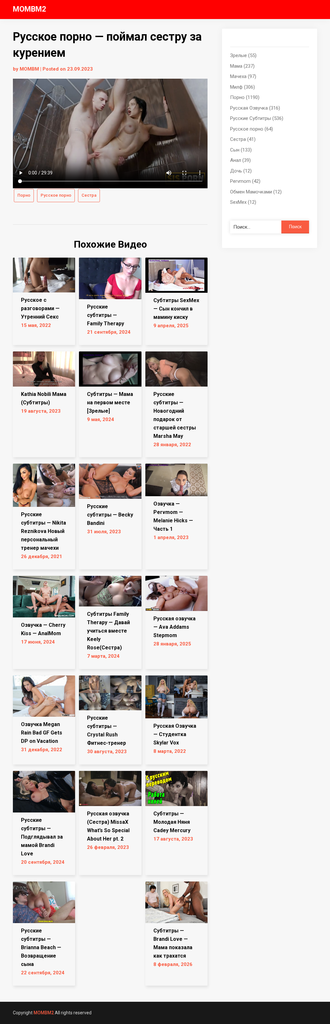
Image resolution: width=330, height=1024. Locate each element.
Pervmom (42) (245, 181)
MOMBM (29, 69)
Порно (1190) (244, 97)
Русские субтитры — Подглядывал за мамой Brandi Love (42, 837)
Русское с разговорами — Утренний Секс (40, 308)
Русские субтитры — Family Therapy (105, 315)
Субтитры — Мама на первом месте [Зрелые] (110, 402)
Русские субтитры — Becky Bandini (110, 514)
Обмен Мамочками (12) (256, 192)
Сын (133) (241, 150)
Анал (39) (240, 160)
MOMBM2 (29, 9)
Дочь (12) (241, 171)
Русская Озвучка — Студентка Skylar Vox (174, 734)
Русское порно (56, 195)
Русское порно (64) (251, 129)
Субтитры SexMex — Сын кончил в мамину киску (176, 308)
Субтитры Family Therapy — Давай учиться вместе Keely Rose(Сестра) (108, 631)
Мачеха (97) (243, 76)
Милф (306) (242, 87)
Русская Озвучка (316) (255, 108)
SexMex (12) (243, 202)
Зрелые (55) (243, 55)
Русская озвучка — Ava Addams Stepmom (174, 626)
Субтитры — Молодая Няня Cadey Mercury (171, 822)
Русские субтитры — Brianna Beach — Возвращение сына (41, 947)
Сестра (89, 195)
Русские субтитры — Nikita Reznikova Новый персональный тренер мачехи (43, 531)
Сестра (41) (243, 139)
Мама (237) (242, 66)
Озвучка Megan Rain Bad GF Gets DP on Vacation (41, 732)
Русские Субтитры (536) (256, 118)
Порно (23, 195)
